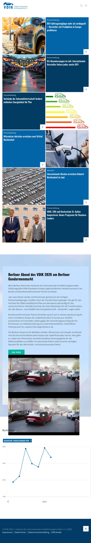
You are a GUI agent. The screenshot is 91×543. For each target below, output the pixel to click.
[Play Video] (44, 375)
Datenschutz (20, 532)
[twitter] (86, 528)
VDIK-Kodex (56, 532)
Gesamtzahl (8, 440)
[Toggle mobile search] (81, 5)
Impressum (7, 532)
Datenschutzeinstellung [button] (38, 532)
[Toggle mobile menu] (86, 5)
